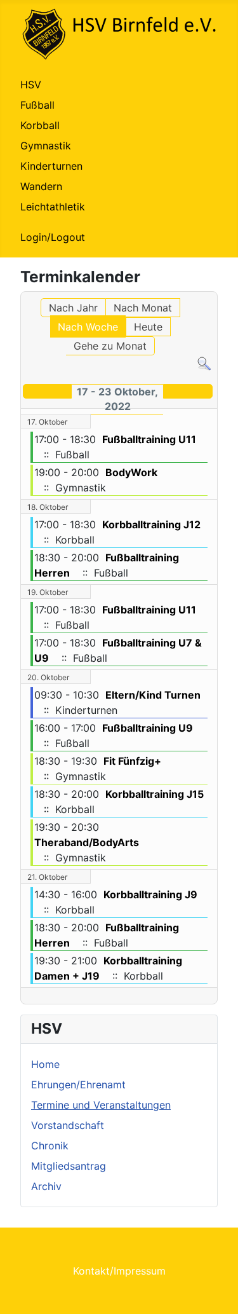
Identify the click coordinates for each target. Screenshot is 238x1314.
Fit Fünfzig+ (132, 761)
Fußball (37, 105)
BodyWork (131, 472)
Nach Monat (143, 307)
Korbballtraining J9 (150, 894)
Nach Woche (88, 326)
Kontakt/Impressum (119, 1270)
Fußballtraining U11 (149, 439)
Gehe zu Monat (110, 345)
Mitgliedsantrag (68, 1166)
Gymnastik (45, 145)
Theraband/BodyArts (86, 842)
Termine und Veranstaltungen (101, 1104)
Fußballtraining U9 (147, 728)
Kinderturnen (51, 166)
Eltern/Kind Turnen (153, 694)
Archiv (46, 1186)
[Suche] (204, 363)
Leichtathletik (52, 206)
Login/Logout (52, 237)
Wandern (41, 186)
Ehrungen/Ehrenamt (78, 1084)
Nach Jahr (73, 307)
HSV (30, 84)
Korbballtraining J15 (154, 794)
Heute (148, 326)
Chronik (50, 1145)
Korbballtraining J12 (151, 524)
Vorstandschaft (67, 1125)
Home (45, 1064)
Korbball (40, 125)
